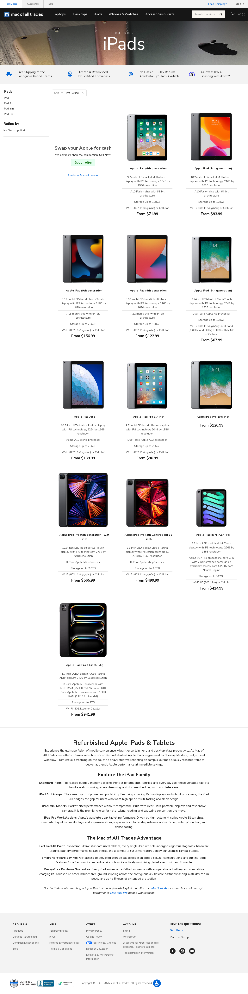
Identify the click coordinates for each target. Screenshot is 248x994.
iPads (98, 14)
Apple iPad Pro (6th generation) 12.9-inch (84, 537)
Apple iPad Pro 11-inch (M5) (84, 665)
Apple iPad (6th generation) (149, 168)
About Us (18, 931)
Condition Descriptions (26, 943)
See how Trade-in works (83, 175)
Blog (15, 949)
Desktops (80, 14)
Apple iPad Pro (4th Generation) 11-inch (149, 537)
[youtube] (192, 951)
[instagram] (182, 951)
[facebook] (173, 951)
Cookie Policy (94, 937)
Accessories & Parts (160, 14)
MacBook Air (159, 888)
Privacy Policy (94, 931)
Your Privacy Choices (104, 943)
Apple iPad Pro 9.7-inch (148, 417)
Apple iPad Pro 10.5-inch (213, 417)
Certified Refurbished (25, 937)
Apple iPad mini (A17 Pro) (213, 535)
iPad (6, 98)
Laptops (59, 14)
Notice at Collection (97, 949)
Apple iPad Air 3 (85, 417)
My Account (129, 937)
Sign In (127, 931)
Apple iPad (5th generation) (213, 290)
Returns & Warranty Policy (64, 943)
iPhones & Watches (123, 14)
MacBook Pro (118, 893)
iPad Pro (8, 114)
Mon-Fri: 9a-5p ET (181, 937)
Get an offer (83, 162)
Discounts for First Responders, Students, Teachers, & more (141, 945)
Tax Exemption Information (138, 953)
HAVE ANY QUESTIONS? (185, 924)
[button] (157, 983)
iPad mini (8, 108)
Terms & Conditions (60, 949)
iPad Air (8, 103)
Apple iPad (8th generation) (149, 290)
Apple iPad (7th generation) (213, 168)
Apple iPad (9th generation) (84, 290)
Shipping (217, 4)
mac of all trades (119, 983)
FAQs (52, 937)
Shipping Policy (58, 931)
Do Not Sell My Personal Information (100, 957)
